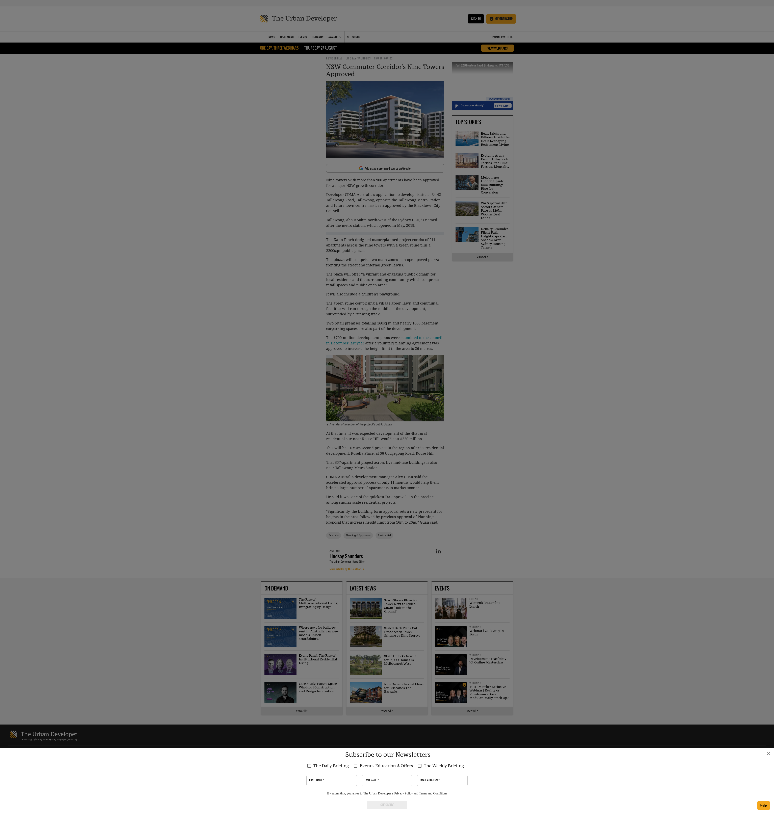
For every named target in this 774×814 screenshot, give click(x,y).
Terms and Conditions (433, 793)
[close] (768, 754)
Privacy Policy (403, 793)
